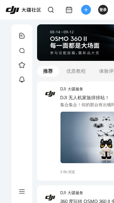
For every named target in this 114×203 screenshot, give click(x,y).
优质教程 (76, 71)
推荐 (48, 71)
